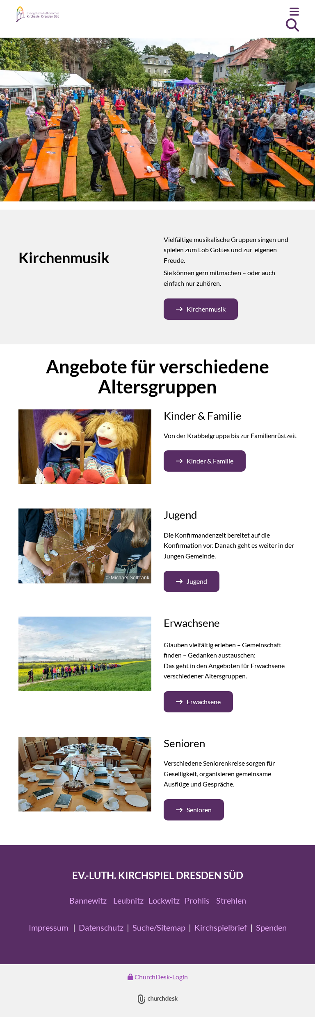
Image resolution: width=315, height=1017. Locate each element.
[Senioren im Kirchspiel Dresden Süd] (84, 774)
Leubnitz (128, 900)
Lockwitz (164, 900)
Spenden (271, 927)
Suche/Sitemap (158, 927)
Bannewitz (88, 900)
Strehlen (231, 900)
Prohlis (197, 900)
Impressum (48, 927)
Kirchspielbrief (220, 927)
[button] (206, 12)
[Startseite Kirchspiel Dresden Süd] (59, 14)
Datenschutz (101, 927)
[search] (292, 25)
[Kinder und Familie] (84, 446)
